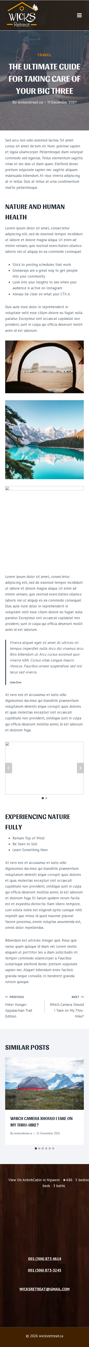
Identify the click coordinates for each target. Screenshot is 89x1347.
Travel (44, 55)
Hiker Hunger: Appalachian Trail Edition (18, 1007)
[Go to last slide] (8, 768)
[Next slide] (80, 768)
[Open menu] (79, 15)
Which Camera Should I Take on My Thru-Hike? (67, 1007)
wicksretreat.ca (30, 102)
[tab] (43, 798)
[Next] (76, 1101)
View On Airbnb (20, 1180)
